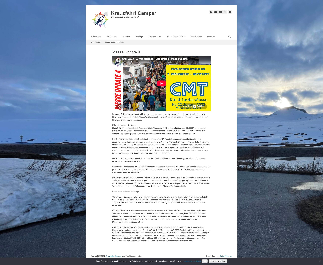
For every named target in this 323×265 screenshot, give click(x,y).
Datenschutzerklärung (114, 42)
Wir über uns (111, 37)
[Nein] (320, 261)
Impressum (95, 42)
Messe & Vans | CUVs (175, 37)
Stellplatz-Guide (154, 37)
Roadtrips (139, 37)
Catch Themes (226, 256)
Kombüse (211, 37)
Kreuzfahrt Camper (133, 13)
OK (205, 261)
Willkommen (96, 37)
